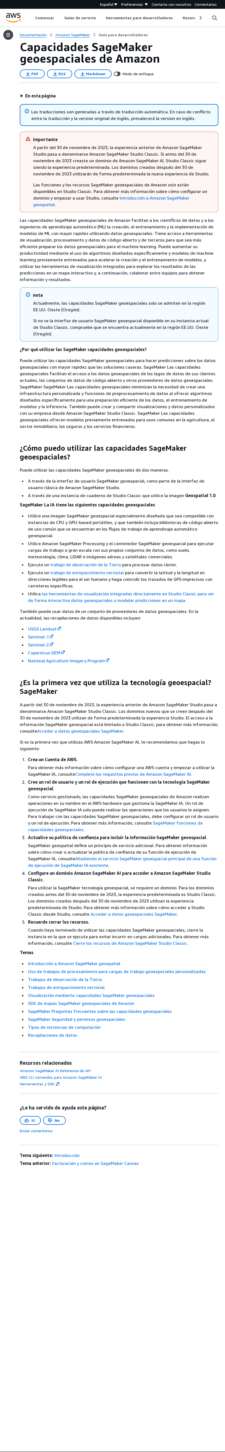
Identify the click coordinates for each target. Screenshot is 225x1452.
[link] (123, 35)
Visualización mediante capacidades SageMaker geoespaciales (91, 995)
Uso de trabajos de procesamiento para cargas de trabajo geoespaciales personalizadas (117, 971)
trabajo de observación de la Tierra (85, 564)
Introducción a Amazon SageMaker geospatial (74, 963)
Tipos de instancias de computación (64, 1027)
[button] (38, 96)
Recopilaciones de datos (52, 1035)
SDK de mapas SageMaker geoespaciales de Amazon (81, 1003)
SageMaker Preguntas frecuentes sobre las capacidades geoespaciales (100, 1011)
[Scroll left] (31, 17)
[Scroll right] (200, 17)
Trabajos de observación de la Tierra (65, 979)
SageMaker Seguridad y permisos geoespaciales (76, 1019)
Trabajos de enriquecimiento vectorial (66, 987)
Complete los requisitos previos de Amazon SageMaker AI (133, 774)
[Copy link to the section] (15, 448)
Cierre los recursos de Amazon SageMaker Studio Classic (130, 943)
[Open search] (215, 17)
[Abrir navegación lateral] (8, 35)
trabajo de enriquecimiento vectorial (87, 572)
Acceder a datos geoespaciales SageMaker (80, 731)
